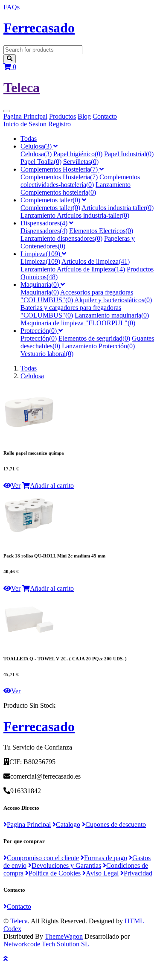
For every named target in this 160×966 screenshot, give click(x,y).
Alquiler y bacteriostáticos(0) (113, 300)
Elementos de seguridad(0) (94, 338)
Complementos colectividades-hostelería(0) (80, 180)
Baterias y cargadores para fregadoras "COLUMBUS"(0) (70, 311)
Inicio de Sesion (25, 124)
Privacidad (138, 873)
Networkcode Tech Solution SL (46, 944)
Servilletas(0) (81, 161)
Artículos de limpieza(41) (95, 261)
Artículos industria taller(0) (117, 207)
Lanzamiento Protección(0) (98, 346)
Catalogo (68, 824)
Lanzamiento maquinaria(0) (112, 315)
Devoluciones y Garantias (66, 865)
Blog (84, 116)
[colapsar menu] (6, 111)
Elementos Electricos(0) (101, 230)
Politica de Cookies (55, 873)
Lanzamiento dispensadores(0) (61, 238)
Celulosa (32, 375)
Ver (15, 485)
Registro (59, 124)
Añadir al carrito (52, 485)
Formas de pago (105, 857)
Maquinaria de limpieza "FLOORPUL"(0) (77, 323)
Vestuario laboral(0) (46, 353)
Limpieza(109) (41, 253)
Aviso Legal (102, 873)
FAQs (11, 7)
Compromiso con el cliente (43, 857)
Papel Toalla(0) (40, 161)
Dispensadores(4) (44, 223)
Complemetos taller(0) (51, 200)
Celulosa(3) (36, 146)
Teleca (19, 921)
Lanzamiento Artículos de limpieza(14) (72, 269)
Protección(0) (39, 330)
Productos (62, 116)
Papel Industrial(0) (129, 154)
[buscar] (9, 58)
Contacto (105, 116)
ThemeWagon (64, 936)
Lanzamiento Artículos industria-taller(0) (74, 215)
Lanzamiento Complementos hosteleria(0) (75, 188)
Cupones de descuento (115, 824)
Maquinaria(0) (40, 284)
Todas (28, 138)
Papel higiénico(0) (77, 154)
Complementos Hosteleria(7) (59, 169)
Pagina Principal (25, 116)
